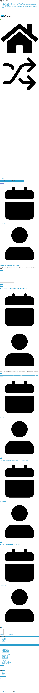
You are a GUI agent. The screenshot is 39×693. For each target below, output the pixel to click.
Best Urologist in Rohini (5, 653)
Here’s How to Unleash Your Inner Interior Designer (10, 544)
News (1, 286)
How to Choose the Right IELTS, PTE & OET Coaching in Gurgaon (13, 288)
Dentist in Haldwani (5, 656)
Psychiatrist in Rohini (5, 657)
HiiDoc (3, 640)
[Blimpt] (19, 53)
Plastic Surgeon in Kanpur (6, 648)
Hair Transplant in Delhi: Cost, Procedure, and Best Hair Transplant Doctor (13, 3)
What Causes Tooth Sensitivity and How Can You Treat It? (11, 2)
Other (2, 286)
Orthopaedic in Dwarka (5, 652)
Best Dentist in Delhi (5, 655)
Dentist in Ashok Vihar (5, 650)
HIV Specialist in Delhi (5, 661)
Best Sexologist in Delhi (5, 663)
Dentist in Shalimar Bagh (5, 651)
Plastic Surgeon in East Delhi (6, 659)
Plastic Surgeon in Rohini (6, 647)
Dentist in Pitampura (5, 649)
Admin (1, 263)
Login (3, 178)
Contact (3, 177)
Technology (3, 176)
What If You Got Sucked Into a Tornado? (10, 265)
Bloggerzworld (4, 639)
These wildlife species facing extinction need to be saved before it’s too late (14, 460)
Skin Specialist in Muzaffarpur (6, 662)
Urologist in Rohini (5, 658)
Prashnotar (3, 641)
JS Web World (4, 638)
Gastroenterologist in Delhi (6, 654)
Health (3, 667)
